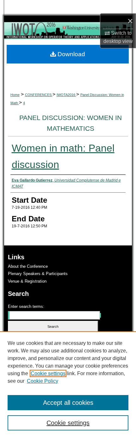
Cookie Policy (42, 381)
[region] (68, 384)
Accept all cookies (68, 402)
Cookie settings (48, 373)
